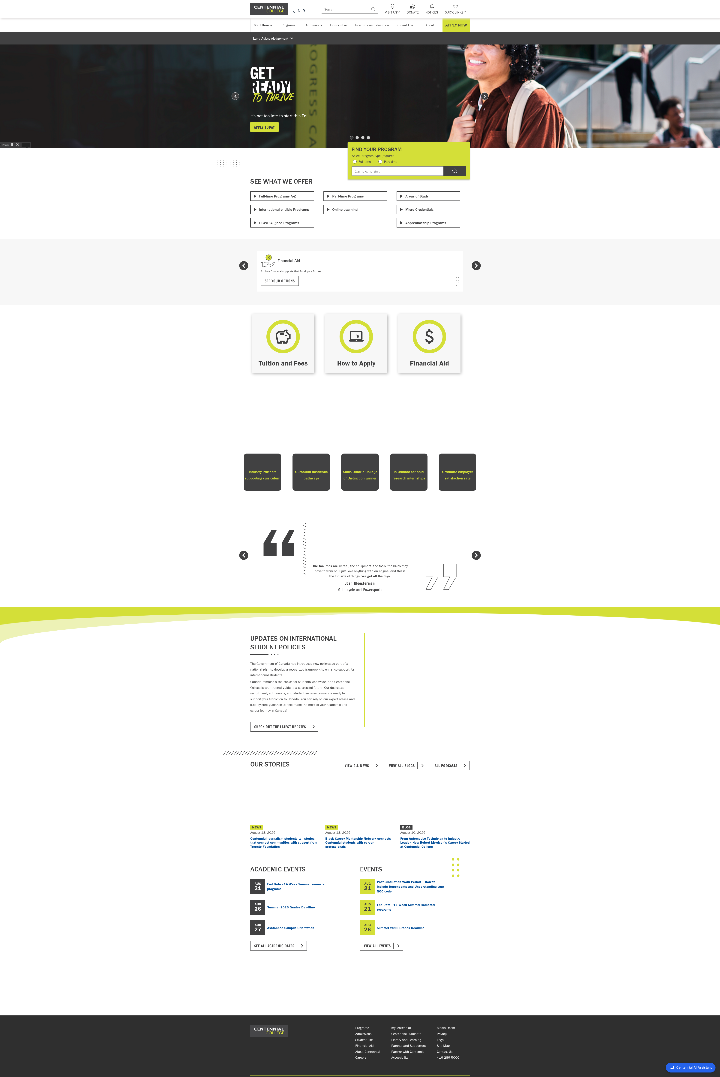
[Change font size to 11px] (303, 11)
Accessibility (399, 1057)
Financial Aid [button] (341, 25)
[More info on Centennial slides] (18, 145)
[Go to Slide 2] (357, 137)
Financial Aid (364, 1045)
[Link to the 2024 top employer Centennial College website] (330, 1033)
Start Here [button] (261, 25)
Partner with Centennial (408, 1051)
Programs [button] (289, 25)
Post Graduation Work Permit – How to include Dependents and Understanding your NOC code (410, 886)
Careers (360, 1057)
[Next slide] (484, 96)
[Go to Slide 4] (368, 137)
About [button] (431, 25)
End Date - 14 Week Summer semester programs (296, 886)
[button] (399, 9)
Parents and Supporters (408, 1045)
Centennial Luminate (406, 1034)
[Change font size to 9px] (294, 11)
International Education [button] (373, 25)
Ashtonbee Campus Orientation (290, 928)
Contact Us (444, 1051)
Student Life (364, 1040)
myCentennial (401, 1028)
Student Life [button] (404, 25)
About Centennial (367, 1051)
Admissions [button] (315, 25)
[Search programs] (454, 171)
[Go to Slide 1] (351, 137)
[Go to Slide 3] (363, 137)
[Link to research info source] (302, 1033)
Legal (441, 1040)
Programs (362, 1028)
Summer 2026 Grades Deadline (291, 907)
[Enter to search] (380, 9)
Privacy (442, 1034)
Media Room (446, 1028)
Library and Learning (406, 1040)
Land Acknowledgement (270, 38)
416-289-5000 (448, 1057)
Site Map (443, 1045)
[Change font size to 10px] (298, 11)
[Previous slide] (235, 96)
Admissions (363, 1034)
